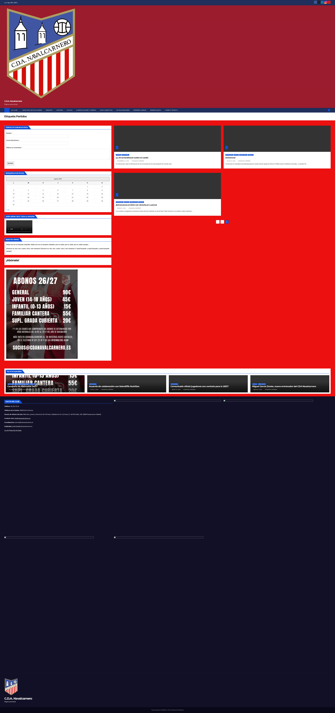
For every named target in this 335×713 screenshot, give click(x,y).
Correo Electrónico (13, 140)
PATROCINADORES (123, 110)
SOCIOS (69, 110)
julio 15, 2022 (231, 161)
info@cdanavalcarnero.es (22, 418)
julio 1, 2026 (94, 389)
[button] (326, 110)
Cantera (59, 110)
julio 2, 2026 (13, 389)
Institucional (125, 154)
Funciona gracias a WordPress (159, 710)
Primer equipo (243, 154)
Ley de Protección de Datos (12, 430)
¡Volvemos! (230, 158)
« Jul (7, 210)
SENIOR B (49, 110)
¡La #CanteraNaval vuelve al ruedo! (132, 158)
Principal (250, 154)
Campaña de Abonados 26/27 (22, 386)
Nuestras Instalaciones (32, 110)
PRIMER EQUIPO (155, 110)
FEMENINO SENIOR (139, 110)
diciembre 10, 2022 (123, 161)
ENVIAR (10, 163)
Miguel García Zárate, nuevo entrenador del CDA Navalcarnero (284, 386)
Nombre (9, 133)
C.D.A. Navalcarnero (13, 101)
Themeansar (180, 710)
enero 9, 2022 (121, 208)
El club (14, 110)
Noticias (236, 154)
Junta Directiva (106, 110)
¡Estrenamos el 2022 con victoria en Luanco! (136, 205)
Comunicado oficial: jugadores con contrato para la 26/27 (199, 386)
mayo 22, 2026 (176, 389)
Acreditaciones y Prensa (86, 110)
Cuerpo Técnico (171, 110)
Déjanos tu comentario (14, 147)
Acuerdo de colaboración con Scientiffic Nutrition (114, 386)
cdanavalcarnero (138, 161)
